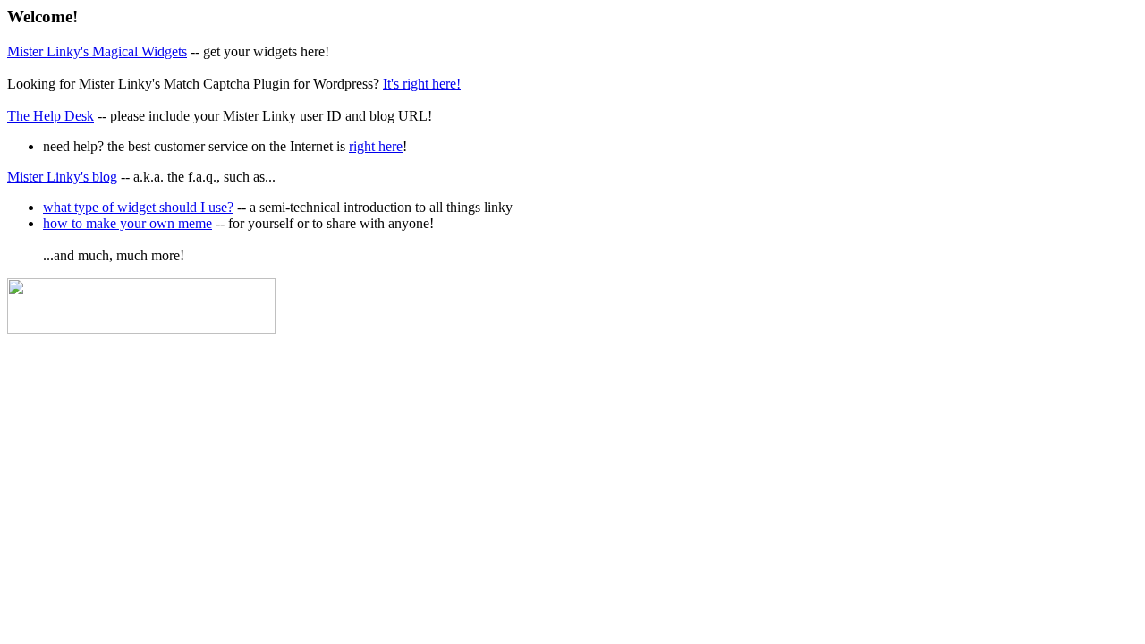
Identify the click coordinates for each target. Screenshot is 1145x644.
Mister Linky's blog (62, 176)
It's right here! (422, 83)
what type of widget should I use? (138, 207)
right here (376, 146)
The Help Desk (50, 115)
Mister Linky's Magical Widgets (97, 51)
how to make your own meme (127, 223)
